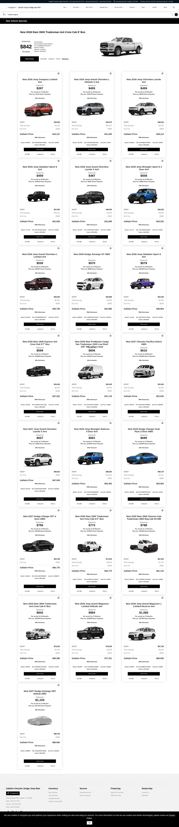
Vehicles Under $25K (55, 801)
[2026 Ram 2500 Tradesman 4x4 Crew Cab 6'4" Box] (92, 546)
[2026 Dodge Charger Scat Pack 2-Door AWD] (144, 459)
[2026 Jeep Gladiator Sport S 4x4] (144, 284)
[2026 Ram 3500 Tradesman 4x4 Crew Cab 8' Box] (40, 634)
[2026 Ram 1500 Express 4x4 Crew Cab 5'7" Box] (40, 372)
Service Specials (85, 795)
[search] (174, 7)
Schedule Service (85, 792)
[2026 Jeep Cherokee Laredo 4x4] (144, 109)
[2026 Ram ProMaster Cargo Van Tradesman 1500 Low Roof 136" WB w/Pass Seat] (92, 372)
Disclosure (65, 59)
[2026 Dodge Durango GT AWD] (92, 284)
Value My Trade (116, 795)
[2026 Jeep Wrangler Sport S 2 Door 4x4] (144, 197)
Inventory (53, 788)
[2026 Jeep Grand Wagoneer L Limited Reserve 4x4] (144, 634)
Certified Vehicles (54, 798)
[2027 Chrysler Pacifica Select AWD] (144, 372)
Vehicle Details (29, 59)
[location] (114, 1)
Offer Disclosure (40, 98)
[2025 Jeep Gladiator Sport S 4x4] (40, 197)
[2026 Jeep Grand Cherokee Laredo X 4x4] (92, 197)
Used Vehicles (53, 795)
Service (83, 788)
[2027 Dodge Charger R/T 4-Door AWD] (40, 546)
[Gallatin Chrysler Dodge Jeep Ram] (24, 7)
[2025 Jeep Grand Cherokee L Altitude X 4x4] (92, 109)
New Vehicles (53, 792)
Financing (115, 788)
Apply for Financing (117, 792)
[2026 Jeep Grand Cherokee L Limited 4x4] (40, 284)
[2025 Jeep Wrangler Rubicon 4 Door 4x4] (92, 459)
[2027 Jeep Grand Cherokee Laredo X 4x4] (40, 459)
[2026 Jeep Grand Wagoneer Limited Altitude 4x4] (92, 634)
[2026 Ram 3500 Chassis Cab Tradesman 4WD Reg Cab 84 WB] (144, 546)
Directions (145, 795)
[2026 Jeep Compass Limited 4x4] (40, 109)
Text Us (53, 154)
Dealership (147, 788)
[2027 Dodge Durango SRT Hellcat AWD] (40, 721)
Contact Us (14, 793)
